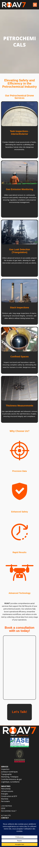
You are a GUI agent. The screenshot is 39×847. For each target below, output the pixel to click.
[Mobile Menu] (35, 5)
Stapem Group (22, 735)
